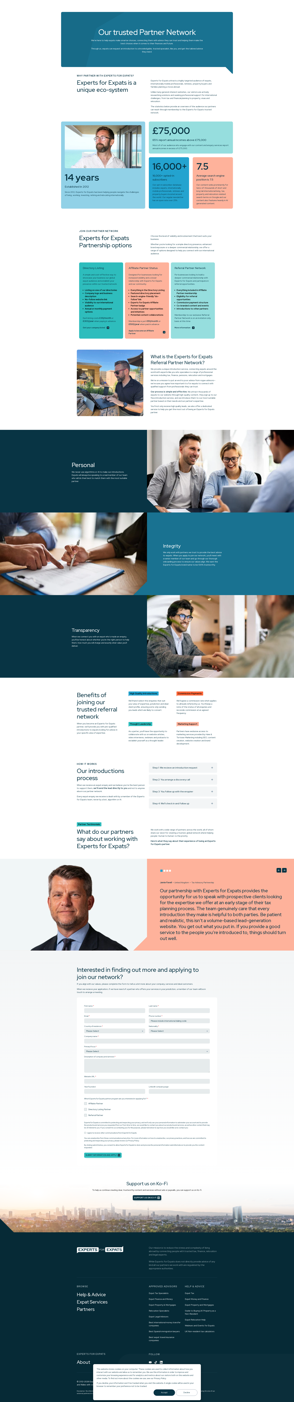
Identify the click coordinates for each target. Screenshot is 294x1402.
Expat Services (92, 1302)
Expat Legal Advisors (158, 1316)
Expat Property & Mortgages (162, 1305)
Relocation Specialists (159, 1310)
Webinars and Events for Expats (200, 1325)
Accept (164, 1392)
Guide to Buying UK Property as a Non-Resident (200, 1312)
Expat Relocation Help (195, 1319)
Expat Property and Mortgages (199, 1305)
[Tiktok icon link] (155, 1362)
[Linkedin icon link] (161, 1362)
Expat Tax (189, 1293)
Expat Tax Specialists (158, 1293)
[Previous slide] (279, 870)
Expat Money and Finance (197, 1299)
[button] (161, 871)
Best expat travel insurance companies (161, 1339)
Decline (186, 1392)
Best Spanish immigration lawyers (164, 1331)
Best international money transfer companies (165, 1324)
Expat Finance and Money (161, 1299)
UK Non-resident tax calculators (200, 1331)
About (83, 1362)
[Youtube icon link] (150, 1362)
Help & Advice (91, 1295)
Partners (86, 1309)
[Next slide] (284, 870)
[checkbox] (147, 1109)
